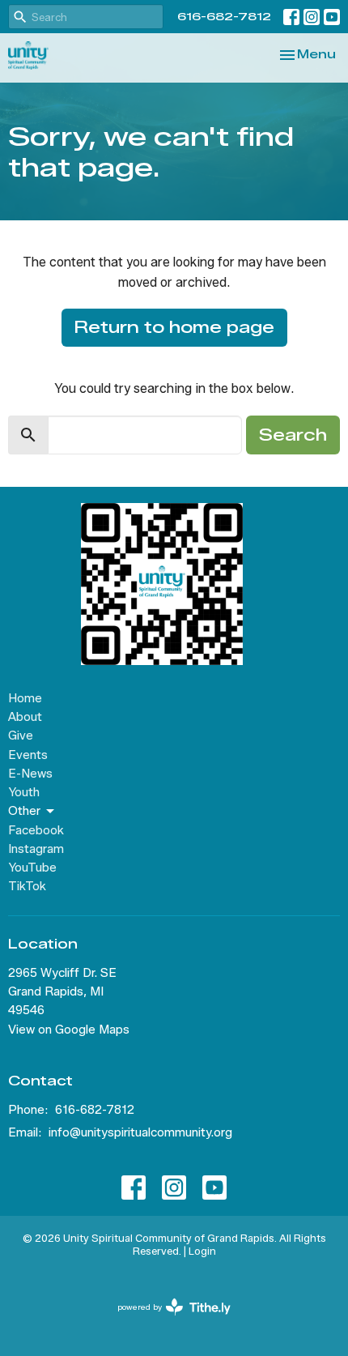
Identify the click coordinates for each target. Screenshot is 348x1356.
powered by (166, 1321)
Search (293, 435)
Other (24, 811)
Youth (24, 792)
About (25, 717)
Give (20, 735)
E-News (30, 773)
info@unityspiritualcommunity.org (140, 1132)
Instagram (36, 849)
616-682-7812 (224, 16)
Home (25, 698)
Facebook (36, 830)
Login (202, 1251)
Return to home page (174, 327)
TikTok (27, 886)
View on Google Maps (68, 1029)
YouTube (32, 867)
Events (28, 755)
